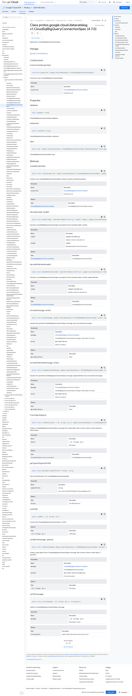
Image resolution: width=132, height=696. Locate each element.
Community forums (58, 670)
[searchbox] (12, 17)
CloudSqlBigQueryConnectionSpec (42, 206)
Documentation (39, 20)
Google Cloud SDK (13, 8)
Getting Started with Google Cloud (88, 673)
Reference (22, 11)
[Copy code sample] (104, 70)
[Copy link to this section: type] (35, 142)
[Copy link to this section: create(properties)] (47, 166)
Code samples (83, 676)
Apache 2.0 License (31, 656)
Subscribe (111, 692)
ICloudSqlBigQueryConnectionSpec (76, 90)
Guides (13, 11)
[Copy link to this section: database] (39, 105)
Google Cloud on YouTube (113, 679)
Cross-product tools (47, 2)
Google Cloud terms (54, 688)
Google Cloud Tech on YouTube (114, 682)
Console (103, 2)
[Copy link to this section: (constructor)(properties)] (52, 65)
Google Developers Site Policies (55, 656)
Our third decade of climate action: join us (73, 688)
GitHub (81, 670)
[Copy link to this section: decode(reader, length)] (51, 212)
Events (107, 673)
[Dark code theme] (101, 70)
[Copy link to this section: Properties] (42, 101)
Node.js (27, 8)
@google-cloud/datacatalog (39, 53)
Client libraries (39, 8)
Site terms (45, 688)
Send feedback (99, 25)
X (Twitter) (109, 676)
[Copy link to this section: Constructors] (45, 60)
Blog (107, 670)
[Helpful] (102, 20)
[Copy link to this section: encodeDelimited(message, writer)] (60, 363)
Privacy (38, 688)
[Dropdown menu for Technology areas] (37, 2)
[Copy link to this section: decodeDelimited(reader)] (53, 265)
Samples (31, 11)
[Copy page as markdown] (37, 33)
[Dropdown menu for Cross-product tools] (55, 2)
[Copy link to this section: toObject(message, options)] (55, 540)
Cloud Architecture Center (86, 679)
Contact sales (30, 679)
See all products (30, 670)
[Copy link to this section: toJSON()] (39, 509)
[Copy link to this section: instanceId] (40, 123)
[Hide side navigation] (21, 693)
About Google (30, 688)
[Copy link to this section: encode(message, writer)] (53, 310)
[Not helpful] (105, 20)
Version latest (36, 38)
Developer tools (50, 20)
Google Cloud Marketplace (33, 676)
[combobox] (88, 2)
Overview (5, 11)
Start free (125, 8)
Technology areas (29, 2)
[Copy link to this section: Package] (40, 49)
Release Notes (57, 676)
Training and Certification (86, 682)
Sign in (128, 2)
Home (31, 20)
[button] (11, 55)
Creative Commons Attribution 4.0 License (75, 654)
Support (55, 673)
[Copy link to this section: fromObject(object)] (48, 415)
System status (57, 679)
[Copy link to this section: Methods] (41, 161)
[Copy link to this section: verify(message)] (45, 594)
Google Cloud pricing (32, 673)
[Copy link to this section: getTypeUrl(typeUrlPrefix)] (53, 463)
